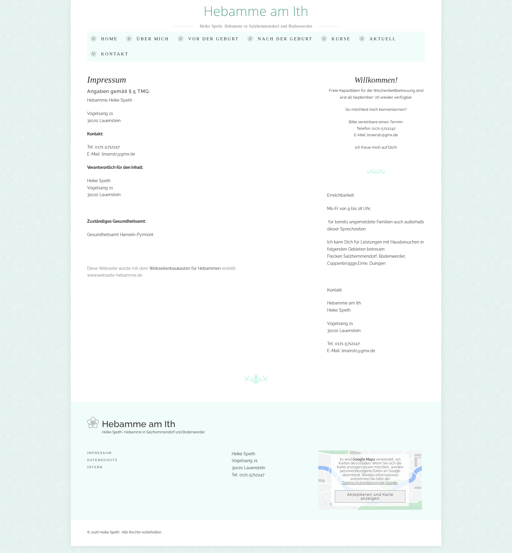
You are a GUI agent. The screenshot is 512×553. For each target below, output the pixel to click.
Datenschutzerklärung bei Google (369, 483)
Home (109, 38)
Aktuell (382, 38)
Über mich (153, 38)
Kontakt (115, 54)
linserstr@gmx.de (118, 154)
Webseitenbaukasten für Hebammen (185, 268)
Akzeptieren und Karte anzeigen (370, 496)
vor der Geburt (213, 38)
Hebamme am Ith (256, 11)
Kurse (341, 38)
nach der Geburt (285, 38)
